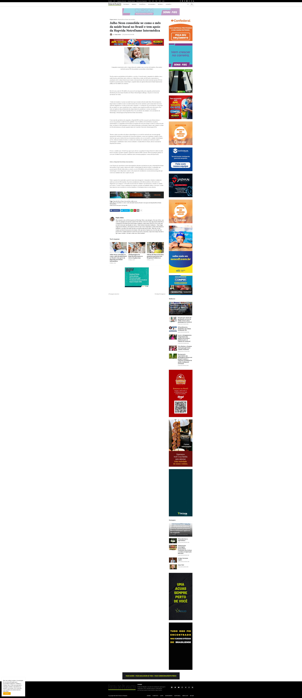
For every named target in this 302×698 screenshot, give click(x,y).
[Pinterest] (135, 210)
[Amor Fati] (173, 566)
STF (114, 1)
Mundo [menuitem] (160, 4)
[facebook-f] (180, 1)
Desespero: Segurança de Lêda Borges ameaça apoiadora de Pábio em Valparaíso (180, 306)
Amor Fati (181, 565)
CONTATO (155, 695)
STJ (153, 1)
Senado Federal (131, 1)
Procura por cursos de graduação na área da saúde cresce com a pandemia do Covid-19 (185, 320)
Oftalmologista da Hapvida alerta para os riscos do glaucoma (135, 256)
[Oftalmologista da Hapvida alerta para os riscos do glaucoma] (136, 247)
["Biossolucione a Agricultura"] (173, 540)
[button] (188, 4)
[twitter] (182, 1)
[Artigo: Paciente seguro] (173, 560)
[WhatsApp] (131, 210)
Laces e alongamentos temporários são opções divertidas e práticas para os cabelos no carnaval (185, 338)
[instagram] (184, 1)
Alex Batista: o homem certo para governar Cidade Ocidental (185, 348)
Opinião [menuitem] (168, 4)
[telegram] (191, 1)
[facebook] (171, 687)
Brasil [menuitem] (134, 4)
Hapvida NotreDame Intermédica (126, 19)
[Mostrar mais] (141, 210)
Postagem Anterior (114, 294)
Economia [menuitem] (151, 4)
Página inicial (113, 19)
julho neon (134, 201)
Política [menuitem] (142, 4)
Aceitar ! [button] (7, 693)
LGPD (161, 695)
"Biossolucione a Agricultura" (183, 539)
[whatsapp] (189, 1)
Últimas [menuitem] (126, 4)
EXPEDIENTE (168, 695)
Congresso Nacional (121, 1)
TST (160, 1)
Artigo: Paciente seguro (183, 559)
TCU (150, 1)
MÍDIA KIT (185, 695)
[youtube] (186, 1)
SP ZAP (192, 695)
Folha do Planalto (122, 695)
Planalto (110, 1)
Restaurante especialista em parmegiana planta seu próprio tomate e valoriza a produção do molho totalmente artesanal (185, 359)
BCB (163, 1)
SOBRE (149, 695)
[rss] (193, 1)
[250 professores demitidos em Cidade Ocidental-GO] (173, 329)
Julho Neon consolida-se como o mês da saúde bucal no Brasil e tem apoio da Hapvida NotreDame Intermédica (135, 203)
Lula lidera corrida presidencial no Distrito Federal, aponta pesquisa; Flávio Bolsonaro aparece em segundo (180, 528)
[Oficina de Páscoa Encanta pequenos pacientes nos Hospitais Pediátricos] (155, 247)
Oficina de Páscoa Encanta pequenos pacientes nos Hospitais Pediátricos (155, 256)
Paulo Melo (120, 218)
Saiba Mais (6, 691)
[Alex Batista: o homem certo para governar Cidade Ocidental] (173, 348)
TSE (156, 1)
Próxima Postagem (160, 294)
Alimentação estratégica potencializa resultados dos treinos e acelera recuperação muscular (185, 549)
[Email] (138, 210)
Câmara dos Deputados (141, 1)
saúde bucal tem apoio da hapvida (118, 205)
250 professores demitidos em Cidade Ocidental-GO (184, 328)
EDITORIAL (177, 695)
